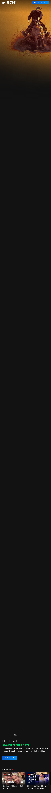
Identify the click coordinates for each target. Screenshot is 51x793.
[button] (4, 3)
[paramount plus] (11, 2)
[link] (40, 2)
